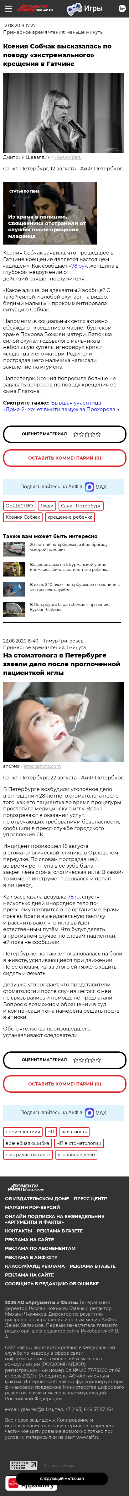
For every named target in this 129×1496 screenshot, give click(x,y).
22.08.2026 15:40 (20, 641)
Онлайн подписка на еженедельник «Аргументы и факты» (55, 1219)
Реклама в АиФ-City (31, 1257)
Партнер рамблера (59, 1466)
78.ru (74, 897)
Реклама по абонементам (40, 1248)
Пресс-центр (90, 1198)
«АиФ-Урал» (68, 157)
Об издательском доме (37, 1198)
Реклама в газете (60, 1231)
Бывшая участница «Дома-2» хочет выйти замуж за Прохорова (59, 406)
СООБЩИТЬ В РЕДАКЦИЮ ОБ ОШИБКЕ (52, 1284)
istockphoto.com (42, 766)
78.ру (78, 266)
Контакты (18, 1231)
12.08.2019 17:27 (19, 25)
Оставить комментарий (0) (64, 458)
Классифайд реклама (35, 1266)
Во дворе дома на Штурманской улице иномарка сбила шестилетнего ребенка (69, 567)
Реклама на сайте (29, 1239)
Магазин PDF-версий (32, 1207)
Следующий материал (62, 1479)
